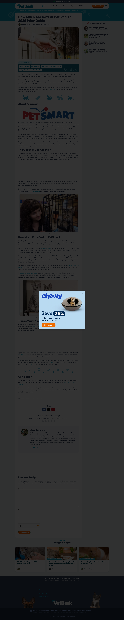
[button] (83, 293)
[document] (62, 310)
